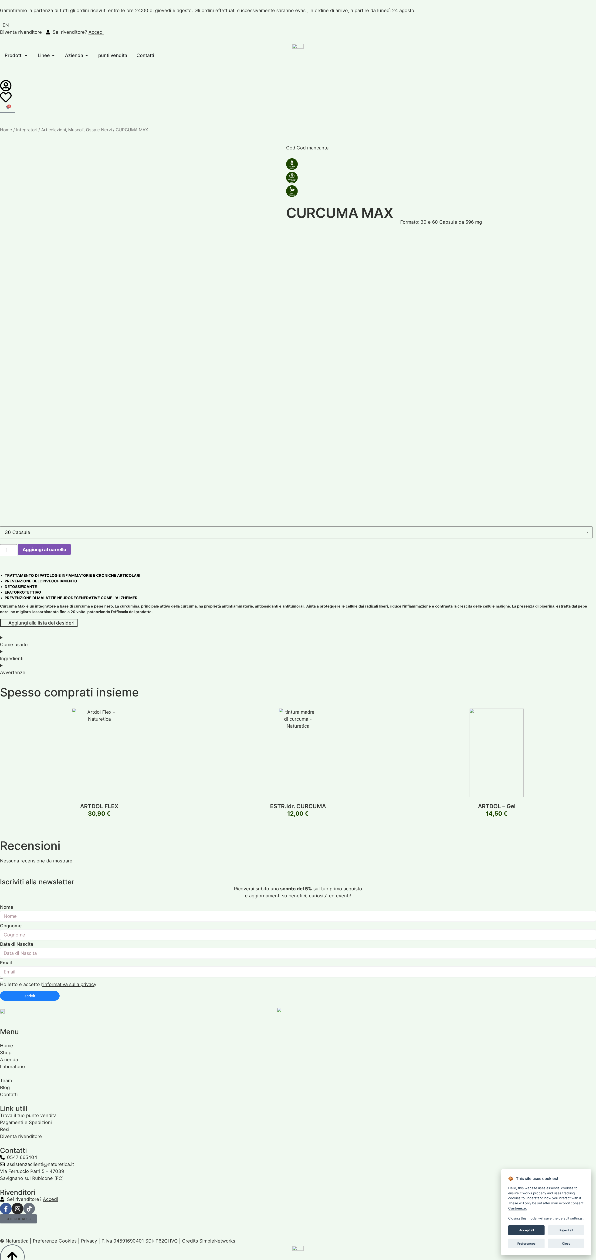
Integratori (26, 129)
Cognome (11, 926)
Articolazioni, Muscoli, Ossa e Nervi (76, 129)
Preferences (526, 1243)
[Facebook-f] (6, 1208)
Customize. (517, 1208)
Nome (6, 907)
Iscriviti (30, 995)
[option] (5, 25)
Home (6, 129)
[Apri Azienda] (86, 55)
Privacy (89, 1241)
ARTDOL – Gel (496, 806)
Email (6, 963)
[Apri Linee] (53, 55)
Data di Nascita (16, 944)
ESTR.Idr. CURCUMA (298, 806)
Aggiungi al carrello (44, 549)
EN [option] (6, 25)
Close (566, 1243)
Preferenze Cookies (55, 1241)
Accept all (526, 1230)
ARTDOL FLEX (99, 806)
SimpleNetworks (217, 1241)
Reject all (566, 1230)
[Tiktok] (29, 1208)
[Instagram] (17, 1208)
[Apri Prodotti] (26, 55)
